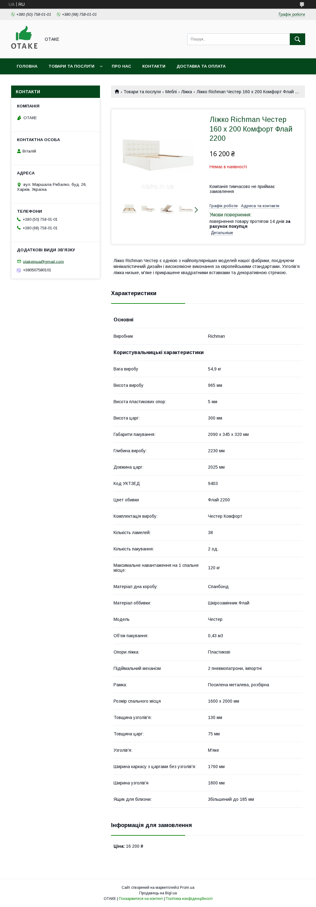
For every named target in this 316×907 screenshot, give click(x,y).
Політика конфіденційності (189, 899)
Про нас (121, 66)
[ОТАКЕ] (24, 50)
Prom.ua (187, 887)
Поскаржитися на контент (141, 899)
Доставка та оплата (201, 66)
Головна (27, 66)
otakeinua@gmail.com (43, 261)
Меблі (171, 91)
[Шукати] (297, 39)
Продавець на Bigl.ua (158, 893)
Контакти (153, 66)
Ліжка (186, 91)
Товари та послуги (71, 66)
